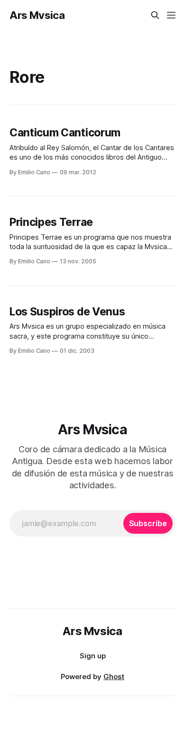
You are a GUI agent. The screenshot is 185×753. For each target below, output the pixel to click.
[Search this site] (155, 15)
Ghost (113, 676)
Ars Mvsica (37, 15)
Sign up (93, 655)
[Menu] (171, 15)
